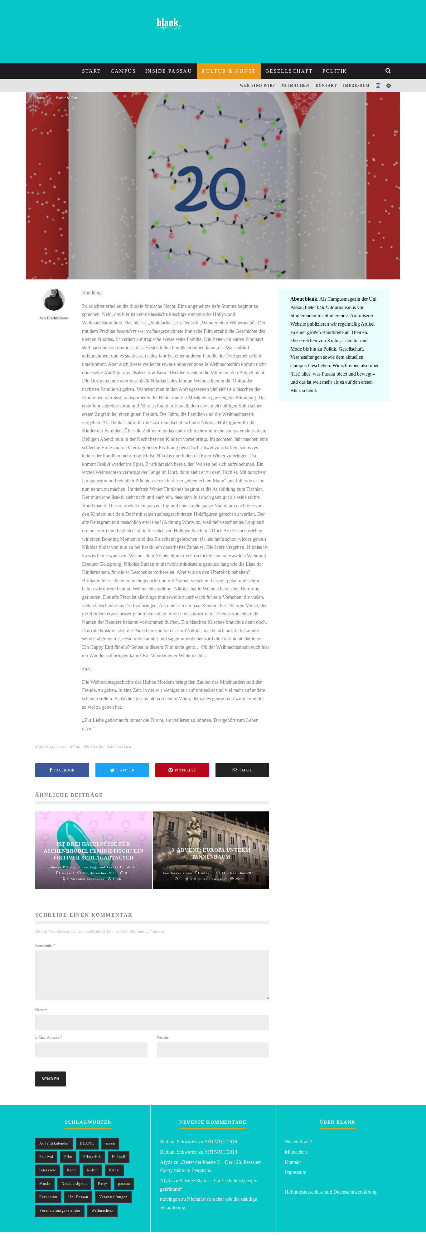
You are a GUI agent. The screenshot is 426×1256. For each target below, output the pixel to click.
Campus (123, 71)
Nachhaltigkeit (74, 1183)
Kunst (114, 1170)
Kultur (92, 1170)
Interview (47, 1170)
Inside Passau (168, 71)
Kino (71, 1170)
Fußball (118, 1157)
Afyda (166, 1162)
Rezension (48, 1197)
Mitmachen (295, 85)
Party (102, 1183)
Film (76, 747)
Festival (46, 1157)
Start (91, 71)
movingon (170, 1199)
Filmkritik (95, 747)
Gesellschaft (289, 71)
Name (41, 1010)
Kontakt (326, 85)
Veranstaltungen (113, 1197)
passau (124, 1183)
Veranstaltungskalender (59, 1210)
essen (110, 1143)
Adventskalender (51, 747)
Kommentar (45, 945)
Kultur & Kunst (228, 71)
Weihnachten (120, 747)
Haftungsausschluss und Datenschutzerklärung (330, 1191)
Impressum (356, 85)
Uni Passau (78, 1197)
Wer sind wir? (257, 85)
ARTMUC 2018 (220, 1141)
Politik (334, 71)
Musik (45, 1183)
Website (162, 1037)
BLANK (87, 1143)
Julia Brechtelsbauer (74, 265)
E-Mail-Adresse (48, 1037)
